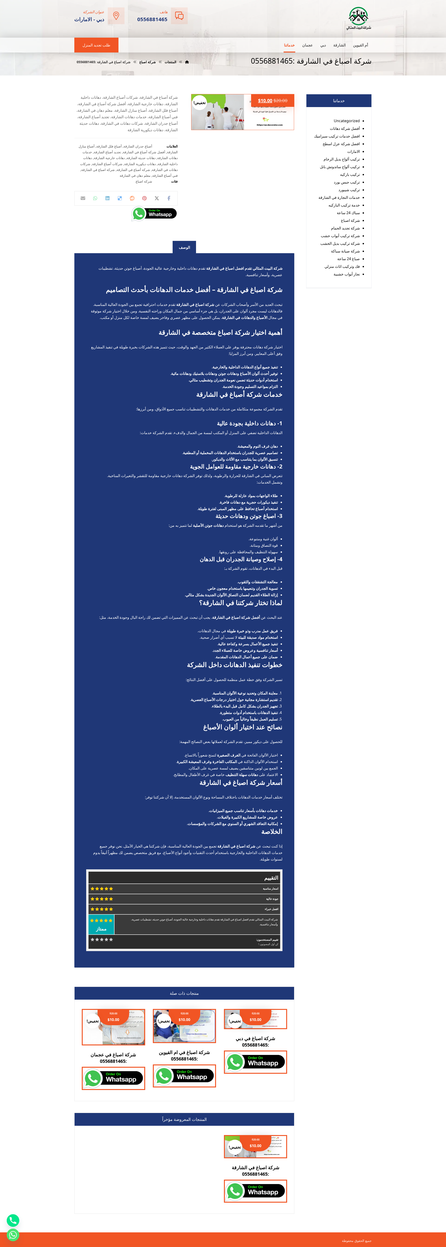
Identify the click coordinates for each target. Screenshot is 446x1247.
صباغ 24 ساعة (348, 258)
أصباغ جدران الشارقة (138, 146)
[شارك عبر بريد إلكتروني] (83, 198)
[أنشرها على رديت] (132, 198)
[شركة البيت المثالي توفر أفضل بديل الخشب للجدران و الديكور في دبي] (359, 18)
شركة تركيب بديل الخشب (340, 243)
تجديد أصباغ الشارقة (107, 152)
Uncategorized (347, 120)
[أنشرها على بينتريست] (144, 198)
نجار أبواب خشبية (347, 274)
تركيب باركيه (350, 174)
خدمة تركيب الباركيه (344, 205)
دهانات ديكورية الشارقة (140, 164)
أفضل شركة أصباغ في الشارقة (144, 152)
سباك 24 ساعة (348, 212)
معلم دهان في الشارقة (135, 175)
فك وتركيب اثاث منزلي (342, 266)
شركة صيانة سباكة (345, 251)
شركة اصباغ (144, 181)
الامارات (353, 151)
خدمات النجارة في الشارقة (339, 197)
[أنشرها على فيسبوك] (169, 198)
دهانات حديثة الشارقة (141, 158)
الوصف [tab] (184, 247)
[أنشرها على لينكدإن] (108, 198)
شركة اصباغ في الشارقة (98, 169)
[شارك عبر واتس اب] (95, 198)
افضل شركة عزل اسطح (341, 143)
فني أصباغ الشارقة (165, 175)
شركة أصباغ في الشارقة (133, 169)
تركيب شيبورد (349, 189)
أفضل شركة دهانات (345, 128)
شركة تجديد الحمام (345, 228)
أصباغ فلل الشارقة (109, 146)
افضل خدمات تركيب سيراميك (337, 136)
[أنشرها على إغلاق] (157, 198)
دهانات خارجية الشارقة (109, 158)
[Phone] (13, 1220)
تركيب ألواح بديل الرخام (342, 159)
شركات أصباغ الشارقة (107, 164)
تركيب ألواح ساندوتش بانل (340, 166)
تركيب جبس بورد (347, 182)
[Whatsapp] (13, 1235)
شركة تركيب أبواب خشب (340, 235)
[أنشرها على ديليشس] (120, 198)
